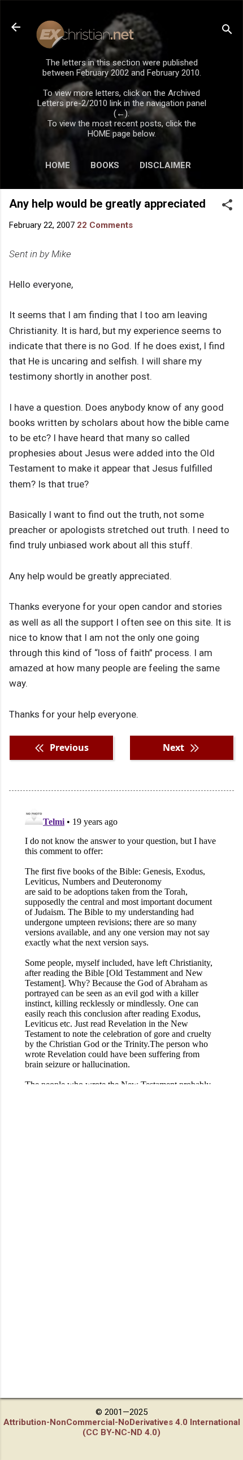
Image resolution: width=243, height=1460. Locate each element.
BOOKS (104, 165)
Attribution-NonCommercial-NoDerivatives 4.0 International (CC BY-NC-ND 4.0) (121, 1427)
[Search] (227, 31)
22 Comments (105, 225)
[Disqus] (121, 943)
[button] (227, 206)
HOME (57, 165)
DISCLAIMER (165, 165)
